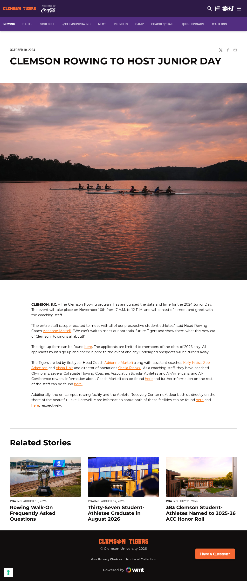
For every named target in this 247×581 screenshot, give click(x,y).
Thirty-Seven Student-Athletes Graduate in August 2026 (116, 513)
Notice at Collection (141, 559)
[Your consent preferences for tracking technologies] (8, 572)
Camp (139, 24)
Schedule (217, 8)
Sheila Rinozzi (129, 368)
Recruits (121, 24)
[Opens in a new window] (227, 8)
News (102, 24)
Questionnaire (193, 24)
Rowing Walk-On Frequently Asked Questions (32, 513)
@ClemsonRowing (76, 24)
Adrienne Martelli (57, 331)
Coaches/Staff (162, 24)
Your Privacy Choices (106, 559)
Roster (27, 24)
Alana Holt (64, 368)
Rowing (15, 501)
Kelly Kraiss (192, 362)
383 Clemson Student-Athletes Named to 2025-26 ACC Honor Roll (201, 513)
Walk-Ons (219, 24)
